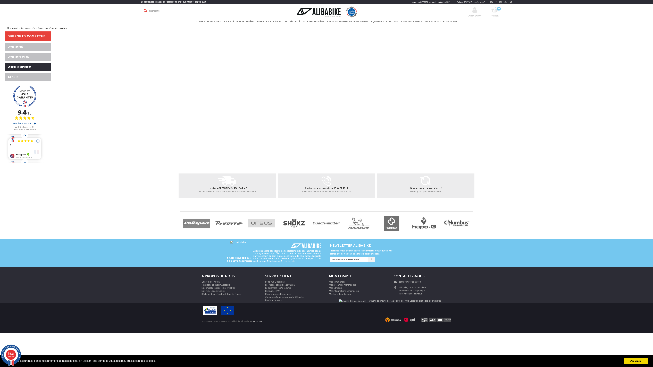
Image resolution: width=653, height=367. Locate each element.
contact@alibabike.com (410, 282)
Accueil (15, 28)
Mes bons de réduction (340, 294)
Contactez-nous (409, 276)
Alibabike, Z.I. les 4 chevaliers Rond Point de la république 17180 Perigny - (412, 290)
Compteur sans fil (18, 56)
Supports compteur (19, 66)
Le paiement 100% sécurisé (278, 288)
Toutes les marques (208, 21)
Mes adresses (335, 288)
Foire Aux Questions (274, 282)
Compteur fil (15, 46)
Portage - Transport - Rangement (347, 21)
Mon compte (340, 276)
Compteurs (43, 28)
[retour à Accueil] (7, 28)
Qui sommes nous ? (211, 282)
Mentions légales (273, 300)
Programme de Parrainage (278, 294)
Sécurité (295, 21)
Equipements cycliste (384, 21)
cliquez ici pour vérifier (430, 301)
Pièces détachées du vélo (238, 21)
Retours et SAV (272, 291)
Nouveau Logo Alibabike (213, 291)
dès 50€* (431, 2)
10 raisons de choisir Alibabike (216, 285)
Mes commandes (337, 282)
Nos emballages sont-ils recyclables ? (219, 288)
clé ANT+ (13, 76)
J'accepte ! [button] (636, 361)
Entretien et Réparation (272, 21)
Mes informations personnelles (344, 291)
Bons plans (450, 21)
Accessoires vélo (313, 21)
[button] (156, 361)
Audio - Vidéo (432, 21)
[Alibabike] (326, 11)
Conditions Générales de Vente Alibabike (284, 297)
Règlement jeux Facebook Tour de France (221, 294)
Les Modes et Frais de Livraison (280, 285)
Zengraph (257, 321)
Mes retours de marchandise (342, 285)
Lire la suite (289, 261)
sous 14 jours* (471, 2)
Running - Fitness (411, 21)
